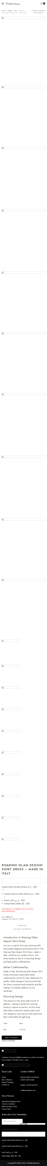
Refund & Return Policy (9, 1106)
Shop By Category (8, 1082)
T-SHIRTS (21, 919)
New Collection (7, 1080)
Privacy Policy (6, 1109)
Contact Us (5, 1085)
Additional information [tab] (22, 929)
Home (3, 11)
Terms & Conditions (8, 1104)
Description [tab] (22, 925)
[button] (12, 1038)
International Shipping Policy (11, 1101)
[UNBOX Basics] (13, 3)
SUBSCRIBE (23, 1124)
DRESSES (9, 11)
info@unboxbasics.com (28, 1090)
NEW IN (14, 919)
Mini (15, 11)
